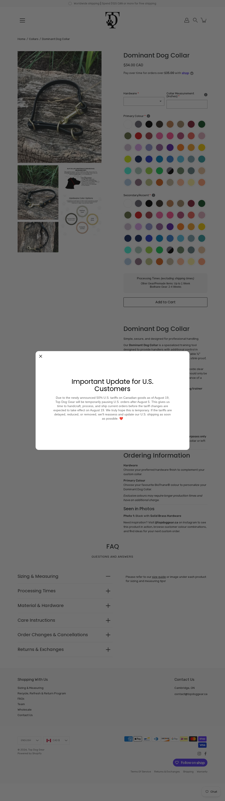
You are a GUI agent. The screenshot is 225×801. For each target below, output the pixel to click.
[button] (40, 356)
